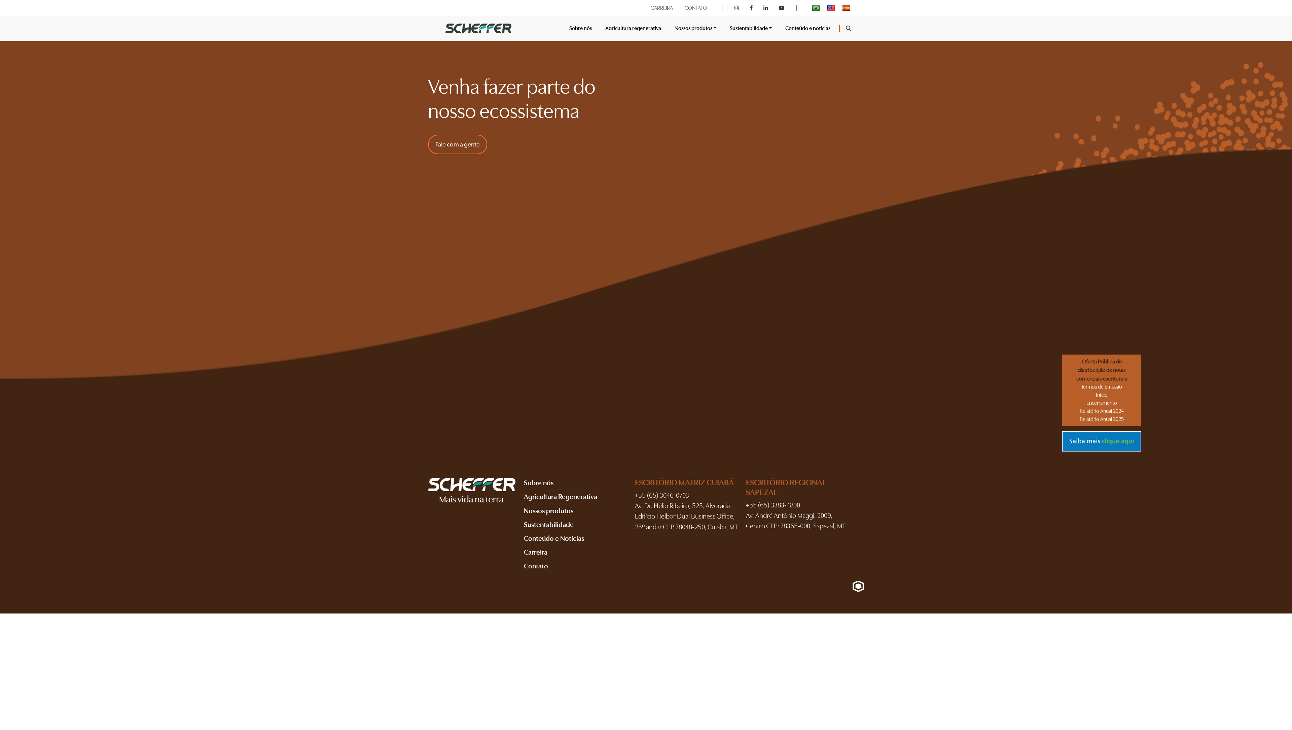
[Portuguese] (817, 8)
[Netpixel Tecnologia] (858, 586)
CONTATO (696, 8)
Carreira (535, 552)
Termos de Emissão (1101, 387)
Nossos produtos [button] (693, 28)
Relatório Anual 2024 (1102, 411)
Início (1102, 395)
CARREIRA (662, 8)
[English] (832, 8)
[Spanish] (847, 8)
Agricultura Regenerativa (560, 497)
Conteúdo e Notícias (554, 538)
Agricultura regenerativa (633, 28)
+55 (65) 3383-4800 (773, 505)
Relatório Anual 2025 (1102, 419)
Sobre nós (580, 28)
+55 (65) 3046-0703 (662, 495)
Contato (536, 566)
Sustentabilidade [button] (749, 28)
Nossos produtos (548, 511)
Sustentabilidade (549, 525)
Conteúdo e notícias (807, 28)
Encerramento (1101, 403)
